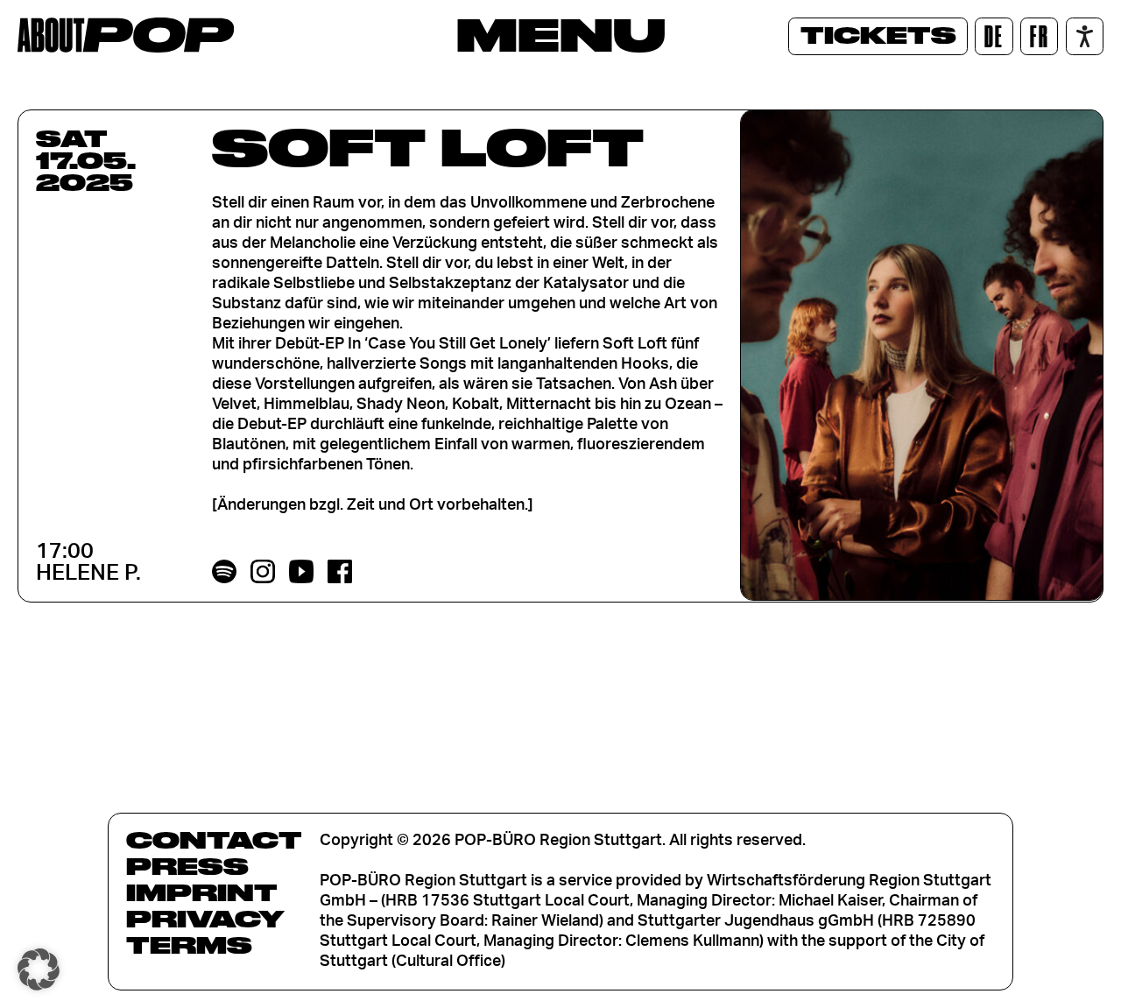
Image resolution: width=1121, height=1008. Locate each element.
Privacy (205, 919)
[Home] (126, 35)
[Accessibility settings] (1085, 36)
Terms (189, 945)
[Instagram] (262, 572)
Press (187, 866)
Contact (214, 840)
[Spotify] (224, 572)
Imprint (202, 892)
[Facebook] (340, 572)
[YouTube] (301, 572)
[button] (38, 969)
